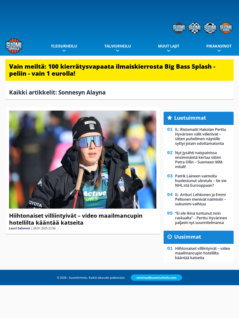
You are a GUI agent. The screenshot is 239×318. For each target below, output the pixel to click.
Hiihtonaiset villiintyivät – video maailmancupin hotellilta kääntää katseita (76, 219)
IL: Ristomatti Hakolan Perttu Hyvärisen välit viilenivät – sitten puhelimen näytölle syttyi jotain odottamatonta (200, 136)
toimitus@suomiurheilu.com (156, 278)
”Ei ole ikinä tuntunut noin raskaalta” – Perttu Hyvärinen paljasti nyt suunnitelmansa (201, 218)
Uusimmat (187, 236)
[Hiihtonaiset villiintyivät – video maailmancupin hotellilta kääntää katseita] (82, 160)
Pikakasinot (219, 46)
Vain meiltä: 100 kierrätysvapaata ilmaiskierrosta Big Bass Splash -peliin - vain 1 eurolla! (112, 70)
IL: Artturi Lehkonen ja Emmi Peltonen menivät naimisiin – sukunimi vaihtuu (200, 199)
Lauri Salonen (19, 228)
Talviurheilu (117, 46)
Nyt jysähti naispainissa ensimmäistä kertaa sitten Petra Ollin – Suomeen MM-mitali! (199, 159)
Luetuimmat (190, 117)
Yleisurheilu (64, 46)
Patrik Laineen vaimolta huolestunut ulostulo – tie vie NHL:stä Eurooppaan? (200, 180)
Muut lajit (168, 46)
